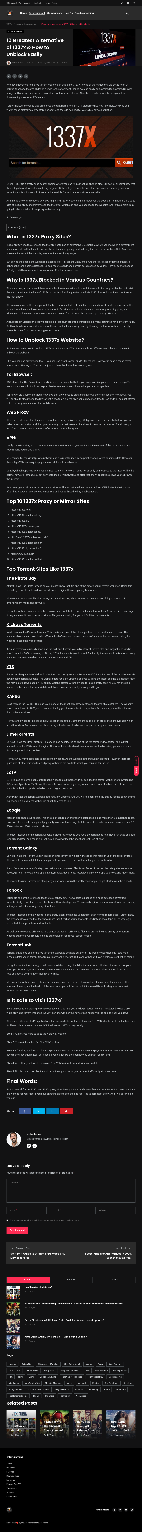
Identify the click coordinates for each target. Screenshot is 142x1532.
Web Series (81, 1396)
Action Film (27, 1364)
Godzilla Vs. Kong (48, 1377)
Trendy (114, 1280)
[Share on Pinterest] (26, 76)
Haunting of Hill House (72, 1377)
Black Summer (115, 1364)
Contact (37, 3)
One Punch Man (112, 1383)
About (27, 3)
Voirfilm (10, 1492)
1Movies (12, 1364)
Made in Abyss (115, 1377)
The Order (49, 1396)
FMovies (10, 1472)
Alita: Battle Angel (72, 1364)
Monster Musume (53, 1383)
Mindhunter (14, 1383)
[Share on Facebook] (9, 76)
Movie (69, 1383)
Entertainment (37, 13)
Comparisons (55, 13)
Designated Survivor (69, 1370)
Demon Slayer (32, 1370)
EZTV (11, 772)
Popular (71, 1280)
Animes (88, 1364)
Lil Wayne (31, 1291)
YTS (10, 667)
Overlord (128, 1383)
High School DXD (95, 1377)
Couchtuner (12, 1496)
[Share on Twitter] (14, 76)
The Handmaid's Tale (18, 1396)
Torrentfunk (19, 945)
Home (23, 13)
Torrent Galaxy (22, 848)
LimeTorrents (20, 734)
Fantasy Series (120, 1370)
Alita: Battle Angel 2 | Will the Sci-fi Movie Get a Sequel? (56, 1336)
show (22, 227)
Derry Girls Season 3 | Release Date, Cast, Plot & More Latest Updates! (64, 1320)
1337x (9, 1463)
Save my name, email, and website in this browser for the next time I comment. (44, 1220)
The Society (65, 1396)
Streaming (93, 1389)
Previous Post (23, 1248)
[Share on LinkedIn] (20, 76)
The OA (36, 1396)
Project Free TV (62, 1389)
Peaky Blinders (15, 1389)
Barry (100, 1364)
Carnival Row (14, 1370)
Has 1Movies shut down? (38, 1287)
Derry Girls (49, 1370)
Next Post (121, 1248)
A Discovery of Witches (48, 1364)
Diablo (87, 1370)
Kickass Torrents (24, 624)
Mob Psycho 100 (32, 1383)
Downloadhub (101, 1370)
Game (31, 1377)
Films (20, 1377)
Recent (28, 1280)
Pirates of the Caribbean (39, 1389)
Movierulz (82, 1383)
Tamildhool (120, 1389)
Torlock (14, 890)
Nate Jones (34, 1134)
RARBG (14, 696)
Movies (95, 1383)
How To (69, 13)
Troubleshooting (84, 13)
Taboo (107, 1389)
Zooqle (14, 810)
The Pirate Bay (21, 578)
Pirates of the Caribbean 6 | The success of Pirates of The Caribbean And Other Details (74, 1303)
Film (11, 1377)
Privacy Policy (51, 3)
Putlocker (79, 1389)
